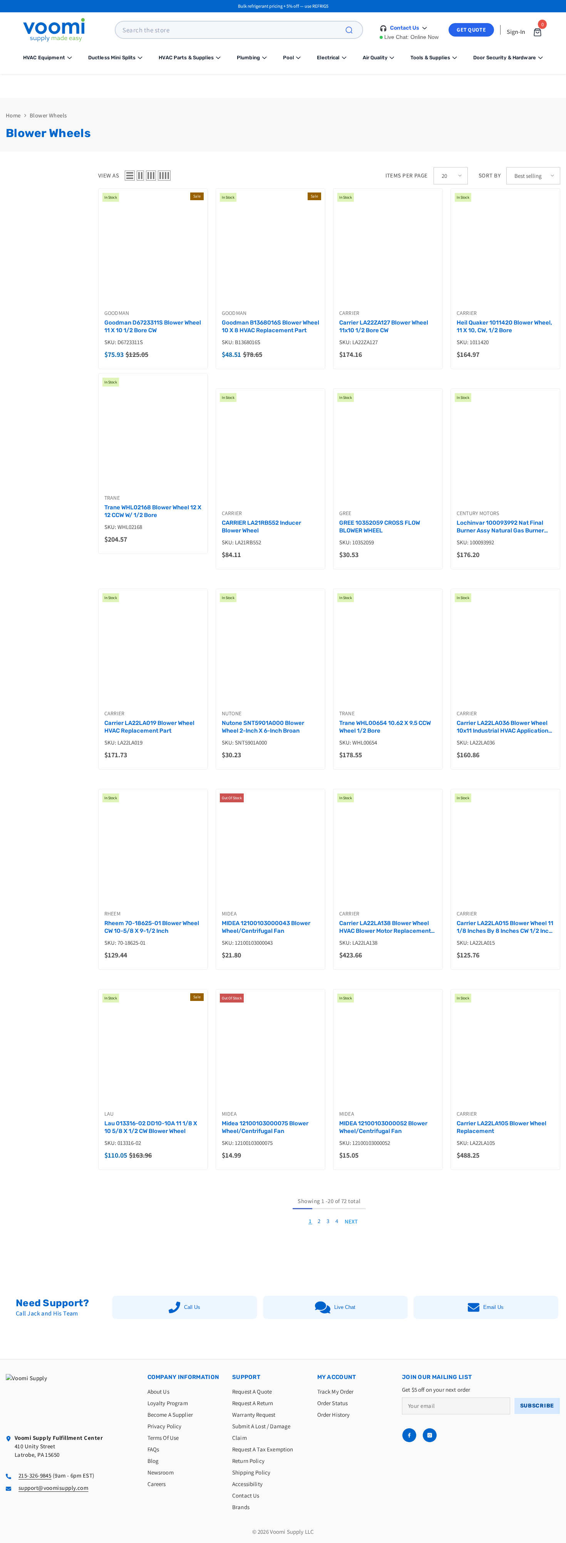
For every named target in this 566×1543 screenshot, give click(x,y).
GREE (345, 513)
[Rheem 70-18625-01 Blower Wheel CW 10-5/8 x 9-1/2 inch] (153, 853)
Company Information (183, 1377)
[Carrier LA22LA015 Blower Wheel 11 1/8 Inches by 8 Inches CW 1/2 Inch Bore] (505, 853)
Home (13, 115)
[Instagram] (429, 1435)
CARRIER (349, 313)
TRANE (112, 497)
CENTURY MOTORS (478, 513)
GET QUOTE (471, 29)
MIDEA (229, 913)
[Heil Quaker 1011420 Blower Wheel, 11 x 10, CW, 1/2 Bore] (505, 252)
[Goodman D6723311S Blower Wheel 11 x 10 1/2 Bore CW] (153, 252)
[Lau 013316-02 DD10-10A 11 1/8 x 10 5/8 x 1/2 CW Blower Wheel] (153, 1053)
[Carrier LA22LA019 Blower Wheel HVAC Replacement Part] (153, 652)
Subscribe (537, 1405)
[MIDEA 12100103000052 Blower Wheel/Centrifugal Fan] (388, 1053)
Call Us (192, 1307)
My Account (336, 1377)
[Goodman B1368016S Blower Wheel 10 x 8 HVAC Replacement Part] (270, 252)
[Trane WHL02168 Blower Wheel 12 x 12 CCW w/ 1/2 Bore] (153, 437)
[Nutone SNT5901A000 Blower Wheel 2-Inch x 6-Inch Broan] (270, 652)
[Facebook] (409, 1435)
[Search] (353, 30)
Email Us (493, 1307)
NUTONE (231, 713)
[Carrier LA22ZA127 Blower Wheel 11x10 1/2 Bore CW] (388, 252)
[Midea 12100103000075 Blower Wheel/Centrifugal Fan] (270, 1053)
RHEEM (112, 913)
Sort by (490, 175)
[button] (130, 176)
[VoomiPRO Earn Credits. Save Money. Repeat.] (283, 86)
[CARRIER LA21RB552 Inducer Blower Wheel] (270, 452)
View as (108, 175)
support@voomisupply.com (53, 1487)
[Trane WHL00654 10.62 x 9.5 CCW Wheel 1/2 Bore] (388, 652)
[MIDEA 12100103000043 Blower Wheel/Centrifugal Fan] (270, 853)
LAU (109, 1113)
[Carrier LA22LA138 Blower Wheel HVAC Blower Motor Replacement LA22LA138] (388, 853)
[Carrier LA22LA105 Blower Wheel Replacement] (505, 1053)
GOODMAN (116, 313)
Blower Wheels (48, 115)
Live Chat (344, 1307)
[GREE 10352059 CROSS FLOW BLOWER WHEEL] (388, 452)
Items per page (406, 175)
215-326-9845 (34, 1475)
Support (246, 1377)
